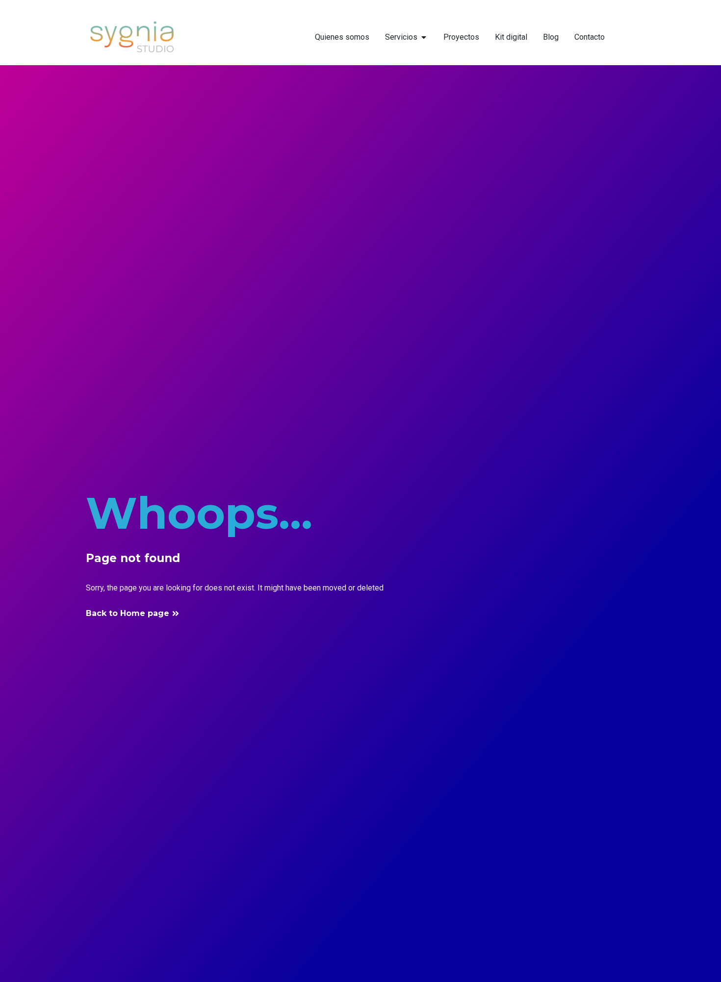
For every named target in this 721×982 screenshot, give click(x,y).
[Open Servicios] (424, 37)
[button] (133, 613)
